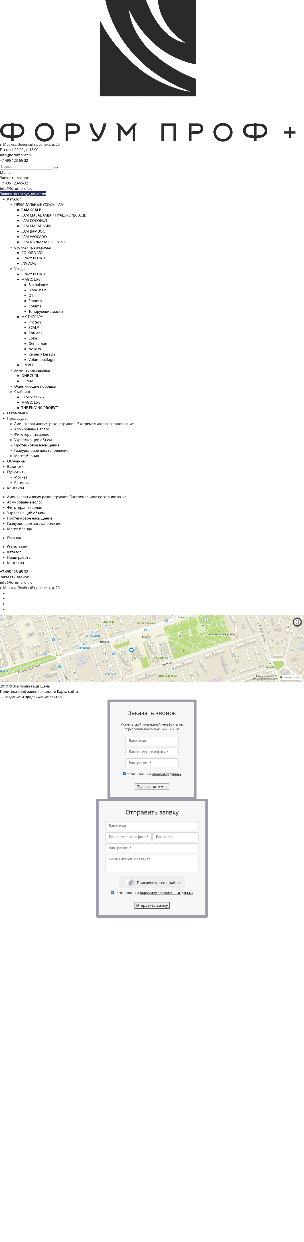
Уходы (19, 268)
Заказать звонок (14, 177)
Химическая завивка (32, 370)
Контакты (15, 487)
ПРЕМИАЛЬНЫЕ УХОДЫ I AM (39, 204)
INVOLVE (28, 263)
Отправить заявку (152, 905)
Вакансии (15, 466)
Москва (20, 477)
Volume (34, 306)
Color (33, 338)
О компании (17, 413)
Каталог (14, 199)
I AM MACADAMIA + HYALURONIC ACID (54, 215)
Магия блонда (26, 455)
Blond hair (37, 290)
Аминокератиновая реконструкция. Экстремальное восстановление (74, 423)
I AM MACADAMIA (36, 225)
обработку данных (166, 774)
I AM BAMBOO (33, 231)
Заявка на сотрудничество (23, 193)
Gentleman (37, 343)
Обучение (16, 461)
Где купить (16, 471)
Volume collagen (42, 359)
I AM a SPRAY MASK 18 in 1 (43, 241)
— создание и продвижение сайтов (31, 696)
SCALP (33, 327)
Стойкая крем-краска (32, 247)
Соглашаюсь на (154, 774)
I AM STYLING (32, 397)
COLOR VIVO (32, 252)
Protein (34, 322)
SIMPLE (27, 364)
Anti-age (35, 332)
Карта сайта (67, 691)
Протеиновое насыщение (36, 445)
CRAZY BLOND (33, 258)
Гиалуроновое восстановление (41, 450)
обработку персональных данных (166, 893)
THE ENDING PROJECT (39, 407)
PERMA (27, 381)
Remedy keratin (41, 354)
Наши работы (19, 557)
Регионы (21, 482)
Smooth (35, 300)
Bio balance (38, 284)
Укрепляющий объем (33, 439)
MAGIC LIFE (31, 279)
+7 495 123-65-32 (14, 160)
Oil (30, 295)
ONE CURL (30, 375)
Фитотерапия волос (31, 434)
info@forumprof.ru (16, 155)
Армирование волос (32, 429)
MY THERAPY (32, 316)
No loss (34, 348)
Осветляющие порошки (35, 386)
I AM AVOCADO (34, 236)
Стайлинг (22, 391)
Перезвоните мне (152, 786)
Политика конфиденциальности (28, 691)
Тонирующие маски (45, 311)
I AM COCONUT (34, 220)
